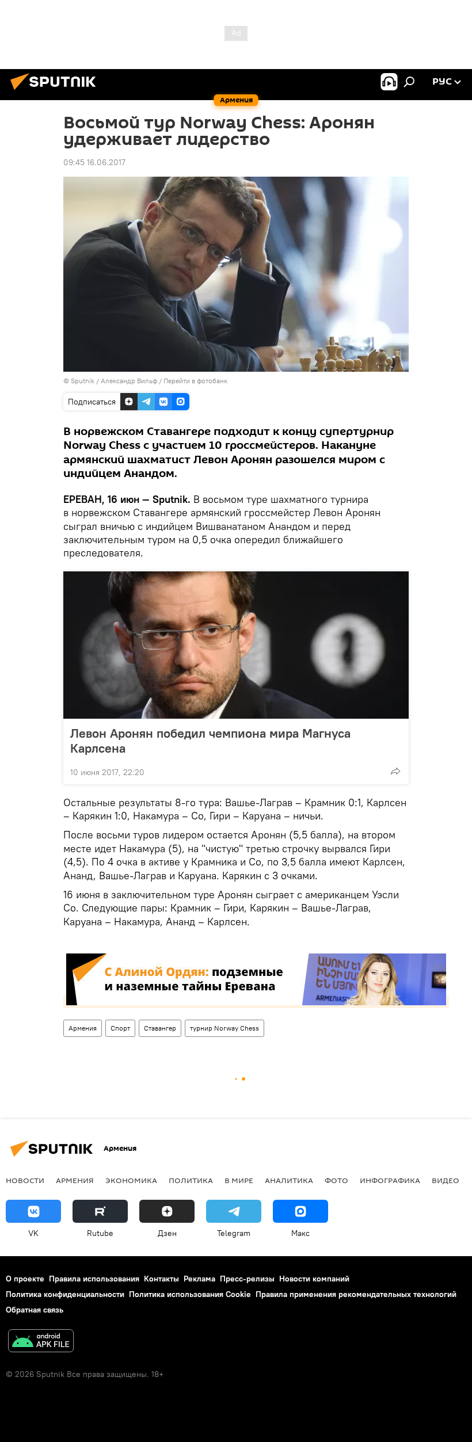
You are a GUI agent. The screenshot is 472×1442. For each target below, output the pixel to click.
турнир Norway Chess (224, 1028)
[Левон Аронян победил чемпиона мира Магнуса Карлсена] (236, 645)
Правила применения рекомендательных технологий (356, 1294)
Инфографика (390, 1180)
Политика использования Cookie (190, 1294)
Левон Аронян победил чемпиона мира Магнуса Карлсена (210, 741)
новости (25, 1180)
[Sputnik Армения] (56, 91)
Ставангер (160, 1028)
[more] (395, 771)
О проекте (25, 1278)
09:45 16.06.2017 (94, 162)
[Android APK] (41, 1342)
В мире (238, 1180)
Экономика (131, 1180)
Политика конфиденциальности (65, 1294)
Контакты (161, 1278)
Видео (445, 1180)
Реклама (199, 1278)
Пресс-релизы (247, 1278)
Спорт (120, 1028)
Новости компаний (314, 1278)
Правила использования (94, 1278)
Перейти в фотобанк (195, 380)
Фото (336, 1180)
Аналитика (289, 1180)
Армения (82, 1028)
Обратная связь (34, 1309)
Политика (191, 1180)
